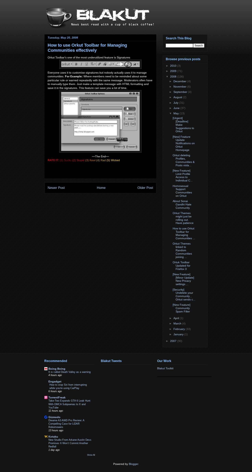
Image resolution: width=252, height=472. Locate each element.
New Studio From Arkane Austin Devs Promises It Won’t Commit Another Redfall (69, 443)
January (178, 334)
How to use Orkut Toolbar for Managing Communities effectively (87, 48)
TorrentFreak (57, 397)
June (176, 108)
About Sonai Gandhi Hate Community (182, 204)
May (176, 113)
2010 (173, 65)
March (177, 323)
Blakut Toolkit (165, 368)
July (176, 102)
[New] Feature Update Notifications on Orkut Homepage (184, 143)
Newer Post (56, 188)
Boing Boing (56, 368)
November (180, 86)
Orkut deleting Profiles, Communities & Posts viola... (184, 160)
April (176, 318)
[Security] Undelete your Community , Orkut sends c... (184, 294)
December (180, 81)
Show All (91, 455)
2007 (173, 341)
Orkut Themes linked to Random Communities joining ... (182, 250)
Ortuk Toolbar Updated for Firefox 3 (181, 266)
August (178, 97)
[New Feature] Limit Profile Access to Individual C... (183, 175)
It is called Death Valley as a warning (69, 371)
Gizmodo (54, 417)
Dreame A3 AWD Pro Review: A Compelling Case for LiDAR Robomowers (66, 424)
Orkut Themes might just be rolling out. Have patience (183, 218)
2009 (173, 71)
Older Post (145, 188)
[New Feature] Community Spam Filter (181, 308)
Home (101, 188)
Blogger (133, 464)
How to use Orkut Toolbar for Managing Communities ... (184, 233)
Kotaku (53, 436)
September (180, 91)
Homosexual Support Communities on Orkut (182, 190)
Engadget (54, 381)
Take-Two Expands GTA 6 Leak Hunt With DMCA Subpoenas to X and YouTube (69, 404)
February (179, 329)
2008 (173, 76)
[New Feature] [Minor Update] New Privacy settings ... (183, 279)
